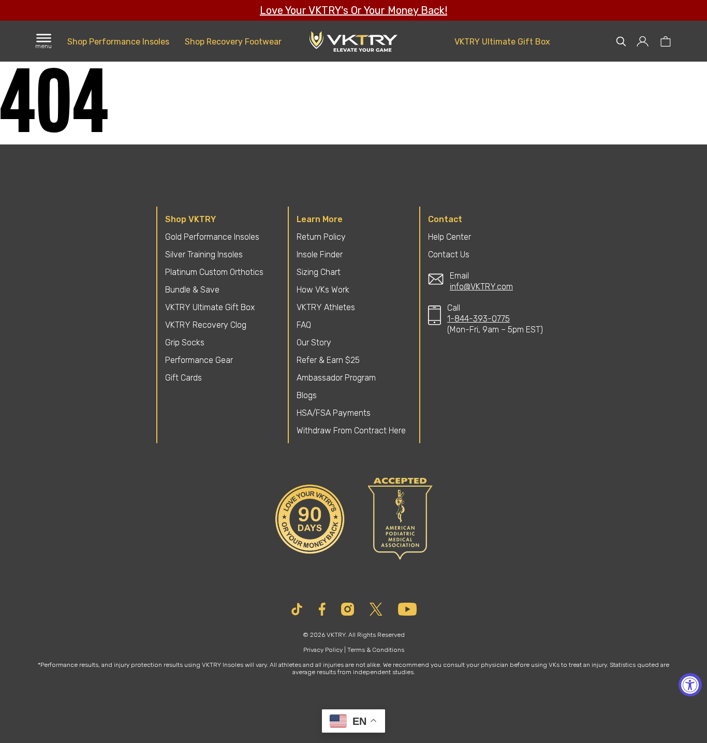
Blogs (307, 395)
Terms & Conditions (375, 649)
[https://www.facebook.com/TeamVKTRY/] (322, 609)
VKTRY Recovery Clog (205, 325)
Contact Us (448, 254)
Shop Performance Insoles (118, 42)
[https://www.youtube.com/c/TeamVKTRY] (407, 609)
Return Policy (321, 237)
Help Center (449, 237)
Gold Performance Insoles (212, 237)
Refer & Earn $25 (328, 360)
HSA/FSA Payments (334, 413)
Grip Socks (184, 342)
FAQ (304, 325)
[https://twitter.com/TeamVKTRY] (376, 609)
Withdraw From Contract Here (351, 430)
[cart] (665, 41)
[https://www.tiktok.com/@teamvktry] (296, 609)
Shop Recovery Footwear (233, 42)
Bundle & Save (192, 290)
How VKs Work (323, 290)
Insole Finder (320, 254)
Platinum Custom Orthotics (214, 272)
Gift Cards (183, 378)
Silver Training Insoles (204, 254)
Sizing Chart (319, 272)
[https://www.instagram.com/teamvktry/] (347, 609)
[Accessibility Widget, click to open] (690, 684)
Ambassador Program (336, 378)
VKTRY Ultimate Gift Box (502, 42)
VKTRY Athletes (326, 307)
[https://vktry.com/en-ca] (354, 41)
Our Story (314, 342)
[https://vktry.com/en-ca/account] (643, 41)
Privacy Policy (323, 649)
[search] (621, 41)
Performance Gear (199, 360)
